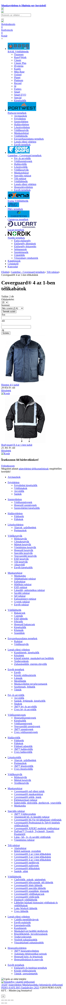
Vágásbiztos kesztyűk (25, 547)
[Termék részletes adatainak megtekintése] (5, 393)
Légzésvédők (14, 757)
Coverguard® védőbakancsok (29, 894)
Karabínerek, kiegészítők (26, 652)
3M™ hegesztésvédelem (26, 951)
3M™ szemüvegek (23, 729)
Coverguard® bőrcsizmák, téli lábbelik (33, 882)
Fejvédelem (13, 482)
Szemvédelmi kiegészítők (27, 508)
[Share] (5, 1000)
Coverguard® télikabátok (27, 868)
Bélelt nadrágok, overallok (27, 851)
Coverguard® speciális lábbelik (30, 888)
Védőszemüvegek (23, 502)
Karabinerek (20, 928)
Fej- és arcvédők (16, 695)
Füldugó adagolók (23, 746)
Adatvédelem (15, 984)
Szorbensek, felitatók (24, 686)
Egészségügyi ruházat (25, 598)
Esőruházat (19, 581)
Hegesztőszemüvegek (25, 717)
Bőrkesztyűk (20, 538)
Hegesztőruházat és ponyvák (28, 959)
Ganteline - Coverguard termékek (28, 272)
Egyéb (17, 672)
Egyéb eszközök (22, 922)
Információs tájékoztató (51, 984)
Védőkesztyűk (15, 535)
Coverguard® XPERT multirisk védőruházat (36, 828)
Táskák (17, 689)
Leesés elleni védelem (19, 649)
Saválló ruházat (22, 593)
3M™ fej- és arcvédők (25, 706)
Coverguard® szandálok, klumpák (31, 891)
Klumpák (19, 630)
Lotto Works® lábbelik (25, 908)
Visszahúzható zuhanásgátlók (29, 942)
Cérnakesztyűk (21, 541)
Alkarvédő (19, 564)
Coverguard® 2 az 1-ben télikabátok (32, 854)
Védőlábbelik (14, 610)
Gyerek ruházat (22, 601)
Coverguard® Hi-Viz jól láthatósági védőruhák (38, 819)
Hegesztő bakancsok (24, 624)
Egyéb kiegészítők (23, 567)
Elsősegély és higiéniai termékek (30, 967)
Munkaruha (20, 575)
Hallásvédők (14, 737)
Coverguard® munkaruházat (28, 794)
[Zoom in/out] (12, 1000)
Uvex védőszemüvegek (26, 732)
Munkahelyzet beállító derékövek (31, 931)
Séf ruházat (19, 596)
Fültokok (18, 519)
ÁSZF (4, 984)
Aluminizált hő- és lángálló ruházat (31, 817)
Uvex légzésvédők (23, 769)
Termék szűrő (9, 311)
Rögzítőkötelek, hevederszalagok (31, 934)
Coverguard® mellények (26, 862)
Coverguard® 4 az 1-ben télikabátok (32, 859)
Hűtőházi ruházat (22, 584)
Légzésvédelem (15, 524)
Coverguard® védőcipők (26, 896)
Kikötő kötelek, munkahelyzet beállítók (34, 658)
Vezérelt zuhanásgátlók (25, 939)
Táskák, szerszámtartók (26, 973)
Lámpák (18, 678)
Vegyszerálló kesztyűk (25, 556)
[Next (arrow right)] (5, 1003)
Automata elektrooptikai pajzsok (30, 953)
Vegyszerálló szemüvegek (27, 726)
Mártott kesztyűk (22, 544)
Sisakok (18, 703)
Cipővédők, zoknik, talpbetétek (30, 879)
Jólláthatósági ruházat (25, 578)
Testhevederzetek (23, 936)
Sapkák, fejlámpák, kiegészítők (29, 700)
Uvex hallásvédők (23, 752)
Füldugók (19, 516)
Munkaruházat (15, 573)
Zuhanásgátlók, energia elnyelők (30, 664)
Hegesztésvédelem (17, 948)
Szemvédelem (15, 499)
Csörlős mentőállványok (26, 919)
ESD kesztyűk (21, 558)
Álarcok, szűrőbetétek (25, 527)
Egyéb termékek (16, 669)
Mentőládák (20, 681)
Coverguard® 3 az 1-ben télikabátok (32, 857)
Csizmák (18, 615)
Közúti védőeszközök (25, 675)
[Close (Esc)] (2, 1000)
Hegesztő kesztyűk (23, 550)
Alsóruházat (20, 848)
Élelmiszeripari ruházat (25, 800)
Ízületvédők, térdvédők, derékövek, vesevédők (37, 802)
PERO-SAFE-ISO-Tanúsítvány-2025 (20, 987)
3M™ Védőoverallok (25, 814)
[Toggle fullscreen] (9, 1000)
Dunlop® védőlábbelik (25, 899)
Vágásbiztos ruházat (24, 840)
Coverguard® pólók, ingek (27, 797)
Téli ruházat (53, 272)
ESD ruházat (20, 587)
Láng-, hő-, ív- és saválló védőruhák (32, 837)
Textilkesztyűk (21, 783)
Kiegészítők (20, 627)
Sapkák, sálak (21, 871)
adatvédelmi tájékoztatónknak (34, 468)
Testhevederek (21, 661)
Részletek (6, 390)
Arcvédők (19, 491)
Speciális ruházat (16, 811)
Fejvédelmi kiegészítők (25, 485)
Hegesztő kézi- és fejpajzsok (28, 956)
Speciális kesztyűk (23, 553)
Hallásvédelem (15, 513)
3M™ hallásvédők (23, 749)
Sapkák (18, 494)
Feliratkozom (8, 465)
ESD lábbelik (21, 618)
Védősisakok (20, 488)
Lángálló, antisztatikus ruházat (29, 590)
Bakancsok (19, 613)
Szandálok (19, 633)
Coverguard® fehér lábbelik (28, 885)
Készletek (19, 655)
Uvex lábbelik (21, 911)
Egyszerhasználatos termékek (22, 638)
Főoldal (5, 272)
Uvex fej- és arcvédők (25, 709)
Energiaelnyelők (22, 925)
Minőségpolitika (30, 984)
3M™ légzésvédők (23, 766)
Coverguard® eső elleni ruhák (29, 791)
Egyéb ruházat (21, 604)
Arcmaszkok (14, 477)
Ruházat (18, 641)
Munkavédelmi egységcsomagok (30, 684)
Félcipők (18, 621)
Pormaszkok (20, 530)
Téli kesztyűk (21, 561)
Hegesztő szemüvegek (25, 505)
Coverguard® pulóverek (26, 865)
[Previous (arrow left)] (2, 1003)
